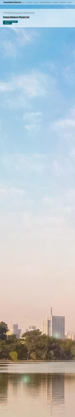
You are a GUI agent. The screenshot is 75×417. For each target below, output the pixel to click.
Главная (23, 2)
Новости (36, 2)
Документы (55, 2)
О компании (29, 2)
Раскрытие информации (45, 2)
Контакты (69, 2)
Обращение (63, 2)
